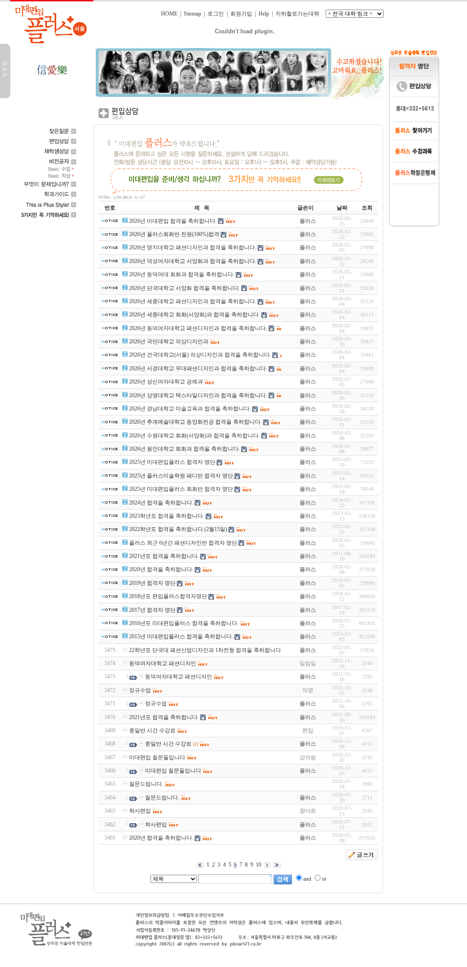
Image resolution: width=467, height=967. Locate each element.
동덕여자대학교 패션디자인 (162, 663)
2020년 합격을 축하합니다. (161, 838)
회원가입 (241, 14)
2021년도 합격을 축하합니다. (164, 717)
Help (264, 14)
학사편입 (140, 811)
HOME (169, 14)
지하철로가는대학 (297, 14)
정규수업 (140, 690)
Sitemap (192, 14)
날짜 (342, 208)
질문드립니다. (146, 784)
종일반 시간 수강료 (152, 730)
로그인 (216, 14)
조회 (367, 208)
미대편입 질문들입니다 (157, 757)
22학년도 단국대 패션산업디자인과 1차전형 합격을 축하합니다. (205, 650)
